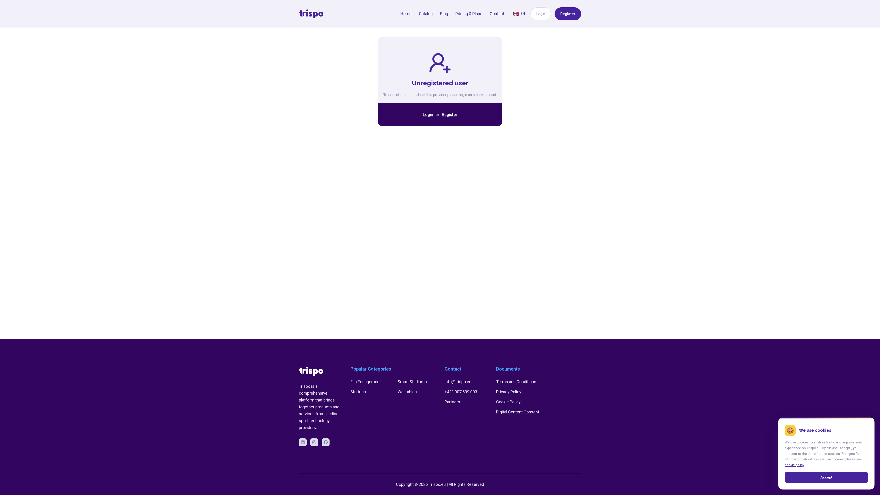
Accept (826, 477)
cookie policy (794, 465)
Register (567, 14)
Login (540, 14)
